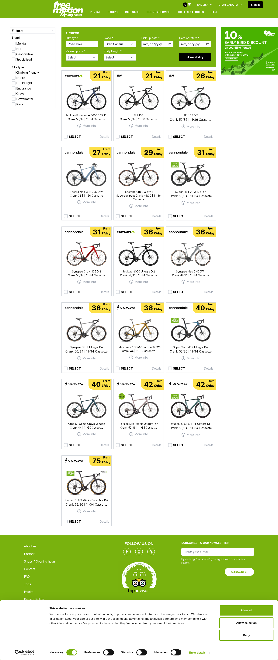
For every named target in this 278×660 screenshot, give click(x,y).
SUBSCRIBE (239, 572)
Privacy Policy (34, 599)
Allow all (246, 610)
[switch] (108, 652)
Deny (246, 635)
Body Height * (113, 51)
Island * (108, 38)
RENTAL (95, 12)
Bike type (18, 67)
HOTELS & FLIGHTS (191, 12)
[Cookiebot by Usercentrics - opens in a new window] (24, 652)
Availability (195, 57)
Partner (29, 554)
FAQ (214, 12)
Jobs (27, 584)
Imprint (28, 592)
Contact (29, 569)
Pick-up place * (75, 51)
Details (104, 137)
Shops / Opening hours (40, 561)
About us (30, 546)
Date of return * (189, 38)
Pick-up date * (150, 38)
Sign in (255, 4)
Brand (16, 37)
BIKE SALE (132, 12)
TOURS (113, 12)
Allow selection (246, 622)
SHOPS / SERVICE (158, 12)
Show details (197, 652)
